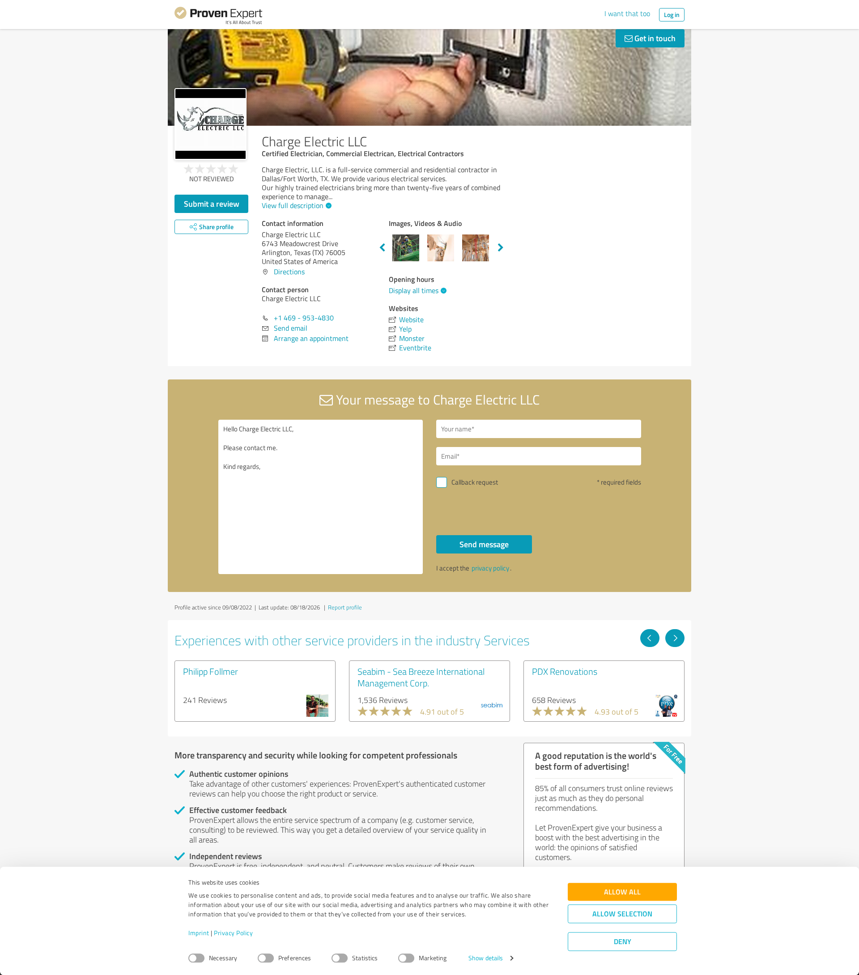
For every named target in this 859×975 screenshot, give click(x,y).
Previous (382, 247)
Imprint (198, 933)
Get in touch (654, 38)
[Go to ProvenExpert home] (218, 17)
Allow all (622, 892)
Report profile (345, 607)
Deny (622, 942)
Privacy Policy (233, 933)
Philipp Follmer (210, 671)
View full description (292, 205)
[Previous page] (649, 638)
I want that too (627, 13)
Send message (484, 544)
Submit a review (211, 203)
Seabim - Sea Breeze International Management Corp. (421, 677)
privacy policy (490, 568)
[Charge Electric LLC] (210, 124)
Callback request (474, 482)
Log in (672, 14)
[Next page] (675, 638)
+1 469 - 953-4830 (304, 318)
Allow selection (622, 914)
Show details (485, 958)
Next (500, 247)
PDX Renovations (564, 671)
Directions (289, 272)
